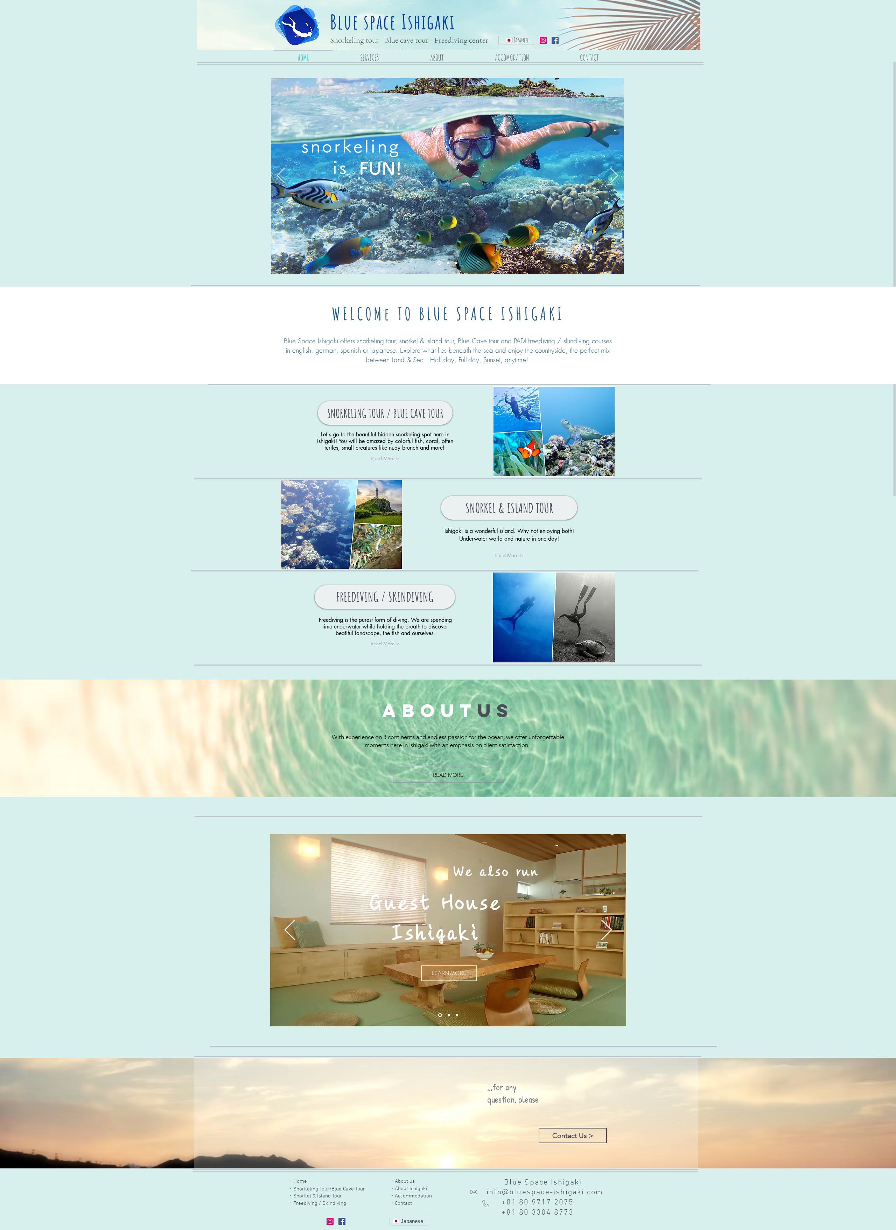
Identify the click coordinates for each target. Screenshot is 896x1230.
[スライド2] (448, 1015)
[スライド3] (457, 1015)
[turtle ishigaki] (447, 263)
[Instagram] (543, 40)
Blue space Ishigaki (392, 21)
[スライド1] (439, 1015)
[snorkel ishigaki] (439, 263)
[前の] (281, 176)
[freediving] (456, 263)
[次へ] (614, 176)
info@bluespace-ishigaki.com (544, 1192)
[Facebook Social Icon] (555, 40)
